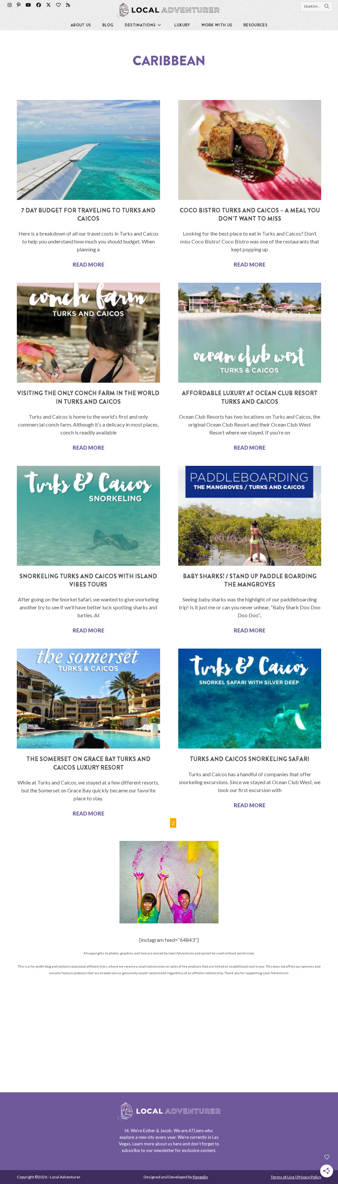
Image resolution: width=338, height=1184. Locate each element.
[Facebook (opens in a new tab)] (39, 5)
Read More (88, 264)
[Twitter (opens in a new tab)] (48, 5)
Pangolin (200, 1176)
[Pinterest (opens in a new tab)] (18, 5)
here (177, 1143)
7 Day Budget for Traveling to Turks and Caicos (88, 214)
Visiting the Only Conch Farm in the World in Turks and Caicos (88, 397)
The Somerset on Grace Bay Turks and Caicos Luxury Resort (88, 763)
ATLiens (196, 1130)
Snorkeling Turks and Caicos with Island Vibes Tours (88, 580)
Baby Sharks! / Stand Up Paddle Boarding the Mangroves (250, 580)
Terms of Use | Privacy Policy (296, 1176)
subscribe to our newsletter (147, 1150)
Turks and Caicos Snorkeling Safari (249, 759)
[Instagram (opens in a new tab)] (9, 5)
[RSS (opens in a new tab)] (68, 5)
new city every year (157, 1137)
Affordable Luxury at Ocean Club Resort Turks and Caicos (250, 397)
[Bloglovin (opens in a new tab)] (58, 5)
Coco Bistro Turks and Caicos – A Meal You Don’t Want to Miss (250, 214)
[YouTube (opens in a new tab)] (28, 5)
